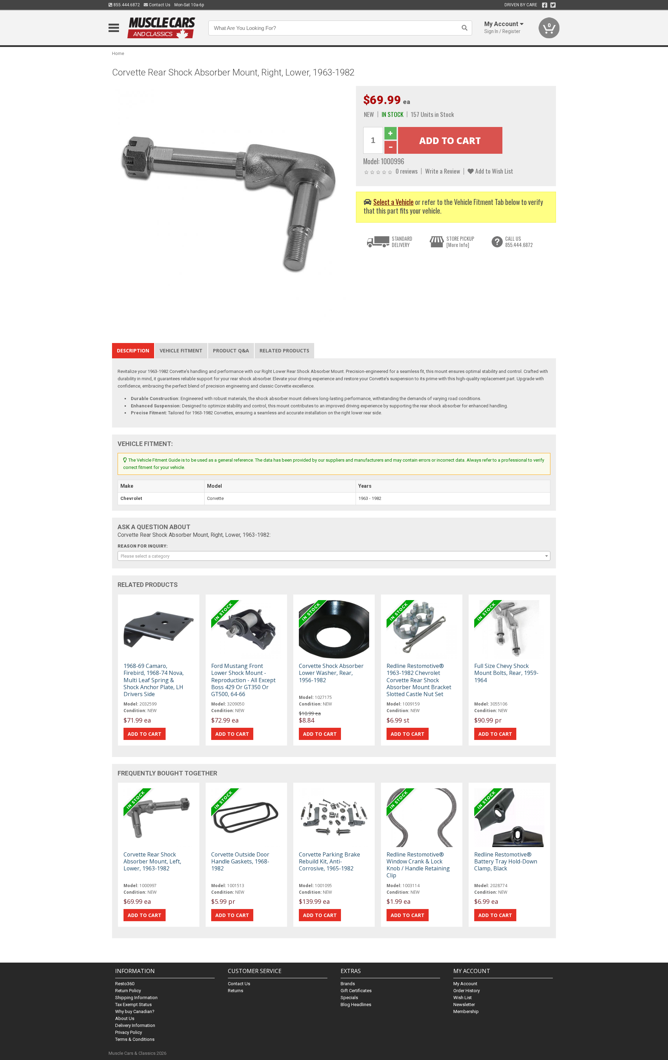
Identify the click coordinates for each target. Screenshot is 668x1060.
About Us (124, 1018)
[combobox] (334, 556)
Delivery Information (135, 1025)
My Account (465, 983)
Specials (349, 997)
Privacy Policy (128, 1032)
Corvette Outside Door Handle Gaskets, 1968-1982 (240, 861)
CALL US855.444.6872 (519, 241)
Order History (466, 990)
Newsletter (464, 1004)
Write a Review (442, 170)
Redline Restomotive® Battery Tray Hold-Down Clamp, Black (505, 861)
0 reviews (407, 170)
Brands (348, 983)
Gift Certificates (356, 990)
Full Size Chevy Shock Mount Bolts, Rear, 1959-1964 (506, 673)
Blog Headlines (356, 1004)
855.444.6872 (126, 4)
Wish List (462, 997)
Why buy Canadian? (134, 1011)
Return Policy (128, 990)
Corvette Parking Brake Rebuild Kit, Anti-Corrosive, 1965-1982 (329, 861)
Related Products (284, 350)
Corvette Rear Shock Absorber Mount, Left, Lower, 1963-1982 (152, 861)
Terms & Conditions (134, 1039)
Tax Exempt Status (133, 1004)
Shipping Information (136, 997)
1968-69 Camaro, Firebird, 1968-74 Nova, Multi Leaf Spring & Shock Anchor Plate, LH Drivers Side (154, 680)
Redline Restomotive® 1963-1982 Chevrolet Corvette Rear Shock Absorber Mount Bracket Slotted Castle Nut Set (419, 680)
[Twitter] (553, 5)
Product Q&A (231, 350)
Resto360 (124, 983)
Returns (235, 990)
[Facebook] (544, 5)
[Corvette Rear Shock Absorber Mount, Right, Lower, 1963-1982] (230, 203)
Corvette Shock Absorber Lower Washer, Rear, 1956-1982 (331, 673)
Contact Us (159, 4)
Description (133, 350)
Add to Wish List (493, 170)
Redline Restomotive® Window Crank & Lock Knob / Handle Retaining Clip (418, 865)
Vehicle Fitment (181, 350)
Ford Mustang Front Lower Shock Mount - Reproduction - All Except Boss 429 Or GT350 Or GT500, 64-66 (243, 680)
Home (118, 53)
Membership (466, 1011)
